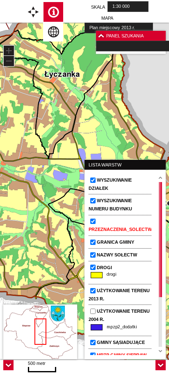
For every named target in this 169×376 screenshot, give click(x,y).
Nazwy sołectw (117, 254)
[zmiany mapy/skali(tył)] (9, 61)
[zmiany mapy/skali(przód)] (9, 51)
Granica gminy (115, 242)
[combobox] (127, 6)
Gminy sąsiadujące (121, 342)
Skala (98, 7)
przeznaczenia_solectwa (122, 229)
